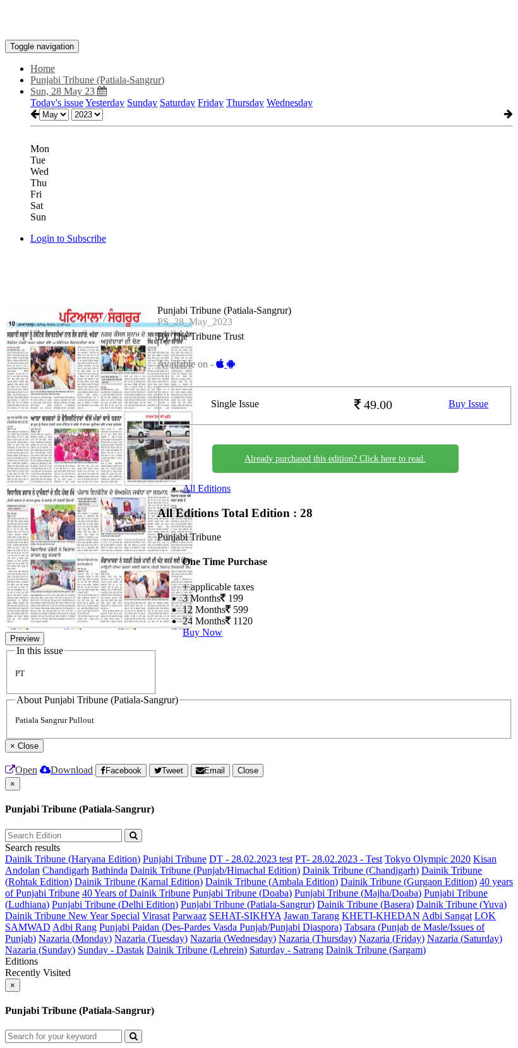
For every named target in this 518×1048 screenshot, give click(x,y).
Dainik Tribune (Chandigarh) (361, 870)
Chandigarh (65, 870)
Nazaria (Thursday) (317, 938)
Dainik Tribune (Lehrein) (197, 949)
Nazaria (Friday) (392, 938)
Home (42, 68)
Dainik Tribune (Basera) (365, 904)
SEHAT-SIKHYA (245, 915)
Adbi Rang (74, 927)
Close (248, 770)
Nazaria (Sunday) (40, 949)
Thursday (245, 102)
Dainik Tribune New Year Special (72, 915)
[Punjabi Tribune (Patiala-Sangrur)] (259, 21)
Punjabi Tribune (175, 859)
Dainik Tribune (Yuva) (461, 904)
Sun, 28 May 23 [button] (63, 91)
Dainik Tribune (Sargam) (376, 949)
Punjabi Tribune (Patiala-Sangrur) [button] (97, 79)
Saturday (177, 102)
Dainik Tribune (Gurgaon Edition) (408, 881)
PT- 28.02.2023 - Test (338, 859)
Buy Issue (468, 403)
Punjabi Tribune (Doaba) (242, 893)
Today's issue (56, 102)
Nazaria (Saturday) (464, 938)
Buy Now (202, 632)
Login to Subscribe (68, 238)
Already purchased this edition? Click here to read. (335, 458)
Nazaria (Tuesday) (151, 938)
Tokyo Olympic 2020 (428, 859)
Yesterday (104, 102)
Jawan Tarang (311, 915)
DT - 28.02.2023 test (250, 859)
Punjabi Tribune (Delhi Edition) (115, 904)
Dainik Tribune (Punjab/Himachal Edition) (215, 870)
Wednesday (290, 102)
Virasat (156, 915)
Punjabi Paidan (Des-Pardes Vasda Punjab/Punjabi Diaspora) (220, 927)
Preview (24, 638)
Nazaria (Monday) (75, 938)
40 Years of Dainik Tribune (136, 893)
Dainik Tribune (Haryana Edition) (72, 859)
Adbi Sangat (447, 915)
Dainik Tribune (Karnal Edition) (139, 881)
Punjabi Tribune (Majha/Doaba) (357, 893)
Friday (211, 102)
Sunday (142, 102)
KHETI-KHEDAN (381, 915)
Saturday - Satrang (286, 949)
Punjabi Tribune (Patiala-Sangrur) (248, 904)
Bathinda (110, 870)
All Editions (207, 488)
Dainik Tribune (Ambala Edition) (271, 881)
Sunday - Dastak (111, 949)
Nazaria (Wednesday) (233, 938)
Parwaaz (189, 915)
